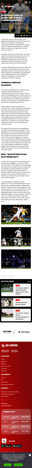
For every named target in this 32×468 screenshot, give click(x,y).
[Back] (2, 11)
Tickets (3, 359)
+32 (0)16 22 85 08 (6, 405)
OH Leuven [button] (5, 356)
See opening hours (15, 417)
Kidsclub (3, 364)
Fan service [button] (5, 374)
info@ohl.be (4, 403)
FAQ (2, 380)
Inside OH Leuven (5, 366)
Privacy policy (18, 464)
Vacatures (4, 368)
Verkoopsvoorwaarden (7, 384)
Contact (3, 377)
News (5, 11)
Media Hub (4, 371)
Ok (7, 464)
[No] (30, 455)
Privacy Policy (4, 382)
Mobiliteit (3, 361)
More (29, 281)
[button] (28, 6)
